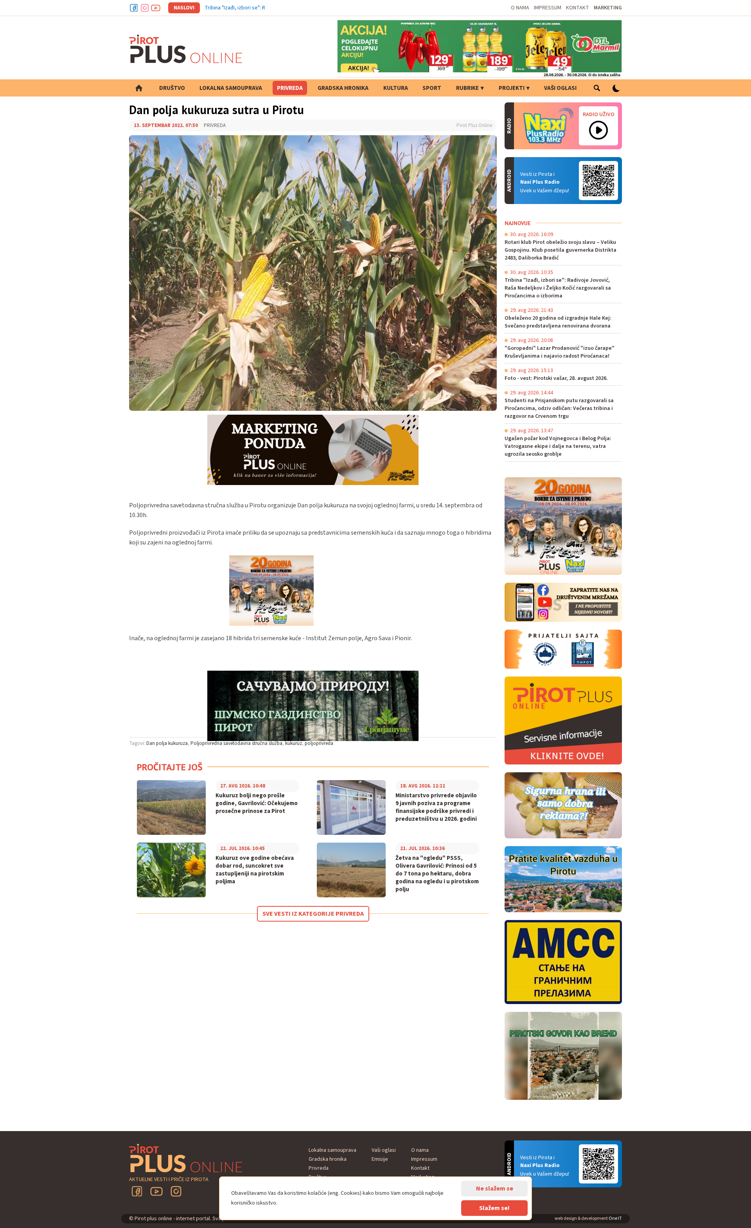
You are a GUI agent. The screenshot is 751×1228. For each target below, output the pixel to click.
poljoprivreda (319, 743)
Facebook (133, 8)
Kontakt (577, 8)
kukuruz (293, 743)
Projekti (512, 88)
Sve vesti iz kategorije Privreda (313, 913)
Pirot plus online (186, 48)
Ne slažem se (494, 1188)
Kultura (395, 88)
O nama (520, 8)
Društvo (172, 88)
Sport (431, 88)
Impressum (547, 8)
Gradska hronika (343, 88)
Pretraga (596, 88)
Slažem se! (494, 1208)
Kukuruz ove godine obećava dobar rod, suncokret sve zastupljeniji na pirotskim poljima (255, 870)
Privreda (290, 88)
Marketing (608, 8)
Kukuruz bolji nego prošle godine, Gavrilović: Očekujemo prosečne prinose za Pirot (257, 803)
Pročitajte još (170, 767)
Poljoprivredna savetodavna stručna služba (236, 743)
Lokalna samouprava (230, 88)
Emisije (380, 1159)
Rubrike (467, 88)
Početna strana (138, 88)
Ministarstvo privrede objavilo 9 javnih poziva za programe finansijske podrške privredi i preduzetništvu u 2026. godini (436, 807)
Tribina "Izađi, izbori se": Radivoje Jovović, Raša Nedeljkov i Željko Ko (285, 8)
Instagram (144, 8)
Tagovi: (137, 743)
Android (598, 180)
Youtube (155, 8)
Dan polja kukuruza (167, 743)
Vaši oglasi (560, 88)
